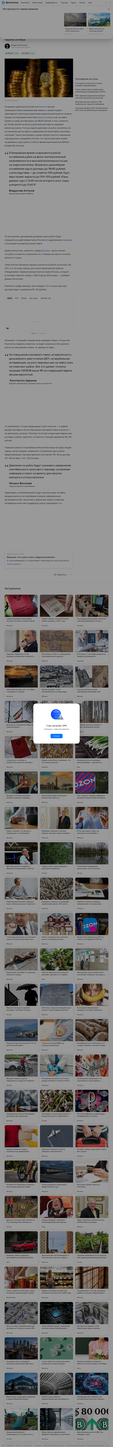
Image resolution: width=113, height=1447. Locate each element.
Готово (56, 736)
